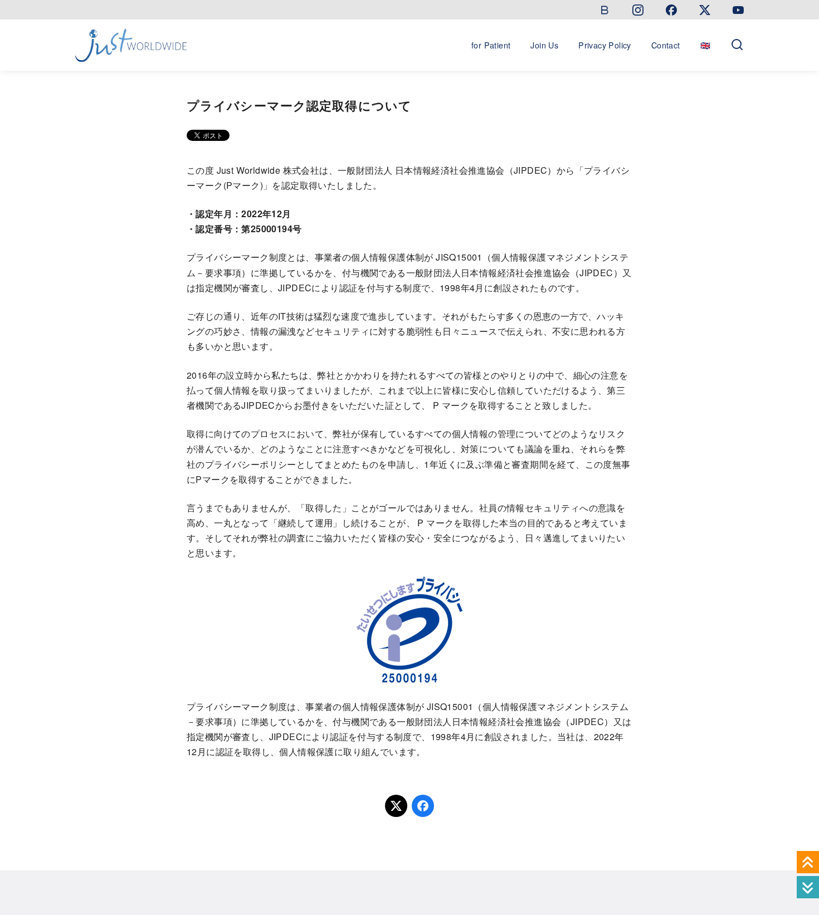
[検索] (737, 45)
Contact (665, 45)
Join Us (544, 45)
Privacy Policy (604, 45)
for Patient (490, 45)
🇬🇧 (705, 45)
